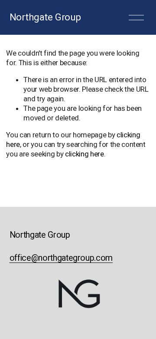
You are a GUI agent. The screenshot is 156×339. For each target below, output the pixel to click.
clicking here (84, 154)
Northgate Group (45, 17)
